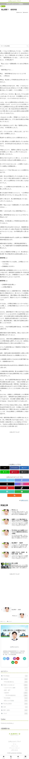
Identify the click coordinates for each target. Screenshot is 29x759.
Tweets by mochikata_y (7, 723)
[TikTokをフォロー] (22, 487)
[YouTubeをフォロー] (7, 487)
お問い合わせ (14, 750)
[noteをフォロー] (7, 491)
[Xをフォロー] (7, 480)
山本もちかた (14, 647)
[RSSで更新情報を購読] (14, 495)
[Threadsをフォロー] (7, 483)
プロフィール (14, 746)
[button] (27, 46)
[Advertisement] (14, 28)
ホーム (14, 744)
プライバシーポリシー (14, 748)
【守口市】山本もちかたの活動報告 (14, 3)
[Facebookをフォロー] (22, 480)
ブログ (3, 6)
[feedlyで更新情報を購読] (12, 662)
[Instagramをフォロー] (22, 483)
